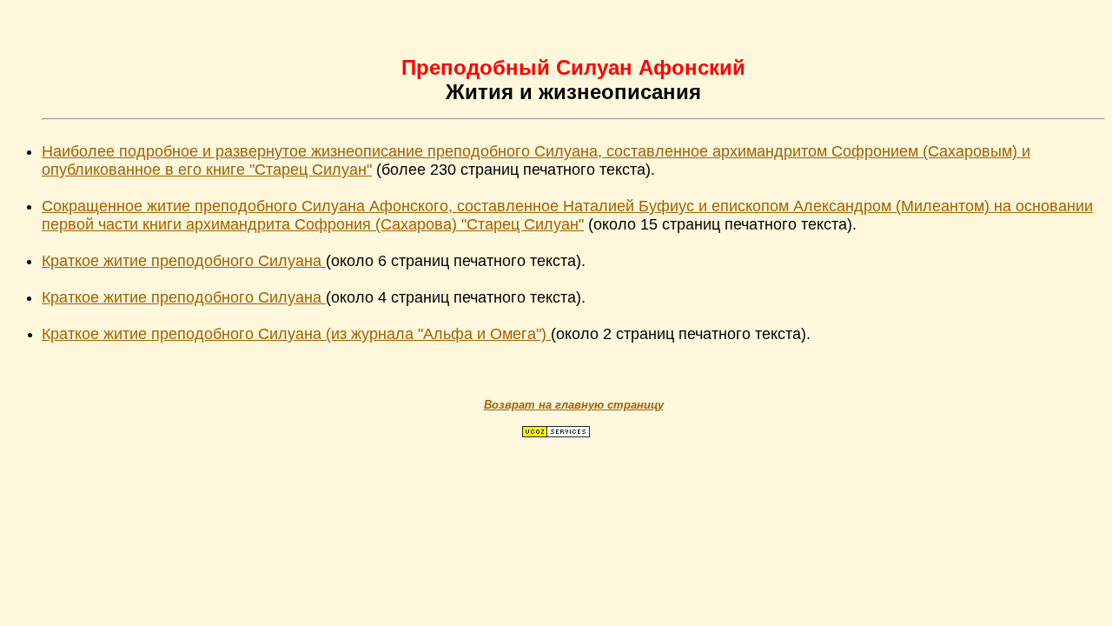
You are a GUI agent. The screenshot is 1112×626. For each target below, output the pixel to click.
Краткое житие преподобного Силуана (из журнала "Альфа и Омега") (296, 334)
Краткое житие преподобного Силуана (184, 261)
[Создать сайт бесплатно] (556, 433)
